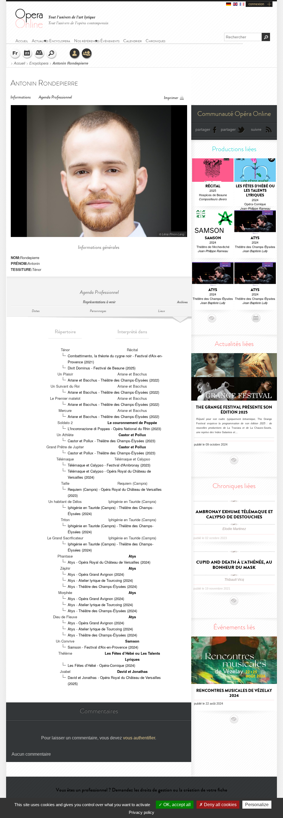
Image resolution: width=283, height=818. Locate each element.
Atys (132, 556)
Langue (15, 53)
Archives (182, 302)
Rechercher (51, 53)
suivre (256, 129)
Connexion (74, 53)
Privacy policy (141, 812)
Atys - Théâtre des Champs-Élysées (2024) (102, 586)
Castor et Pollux (132, 434)
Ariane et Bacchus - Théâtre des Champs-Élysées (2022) (113, 380)
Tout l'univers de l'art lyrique (71, 17)
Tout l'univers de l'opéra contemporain (78, 22)
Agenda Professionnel (55, 97)
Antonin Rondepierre (70, 63)
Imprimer (171, 98)
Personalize (257, 804)
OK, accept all (176, 804)
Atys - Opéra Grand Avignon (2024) (96, 574)
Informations (21, 97)
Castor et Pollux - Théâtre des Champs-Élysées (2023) (111, 440)
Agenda (27, 53)
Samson (132, 641)
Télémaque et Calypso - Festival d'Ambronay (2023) (109, 465)
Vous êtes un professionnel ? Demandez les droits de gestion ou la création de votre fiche (141, 789)
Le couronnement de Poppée (132, 422)
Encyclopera (38, 63)
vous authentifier (139, 738)
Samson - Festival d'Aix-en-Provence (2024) (103, 647)
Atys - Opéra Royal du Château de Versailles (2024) (109, 562)
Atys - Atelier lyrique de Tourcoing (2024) (100, 580)
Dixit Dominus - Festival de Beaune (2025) (101, 368)
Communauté (87, 53)
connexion (256, 4)
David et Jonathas (132, 671)
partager (202, 129)
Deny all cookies (220, 804)
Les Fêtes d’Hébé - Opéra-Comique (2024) (101, 665)
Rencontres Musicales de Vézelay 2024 (234, 693)
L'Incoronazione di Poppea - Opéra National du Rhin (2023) (114, 428)
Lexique (39, 53)
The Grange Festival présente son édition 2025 (234, 409)
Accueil (19, 63)
